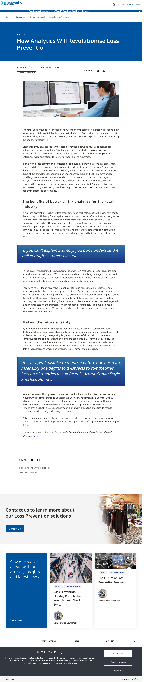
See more (16, 620)
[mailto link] (104, 70)
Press (76, 641)
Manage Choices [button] (118, 661)
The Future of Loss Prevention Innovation (113, 580)
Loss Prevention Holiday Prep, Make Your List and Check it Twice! (69, 598)
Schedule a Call (126, 4)
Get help (110, 641)
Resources (20, 17)
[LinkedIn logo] (98, 71)
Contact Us (15, 528)
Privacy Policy (9, 679)
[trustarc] (134, 679)
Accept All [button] (118, 653)
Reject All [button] (118, 670)
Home (8, 17)
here (35, 435)
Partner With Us (48, 641)
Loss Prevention (26, 73)
